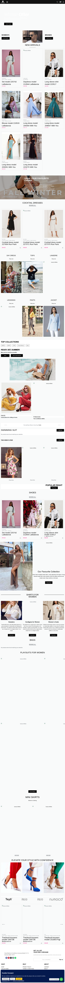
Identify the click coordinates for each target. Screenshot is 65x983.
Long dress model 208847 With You (52, 124)
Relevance (4, 934)
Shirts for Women (48, 79)
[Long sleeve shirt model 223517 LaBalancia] (53, 514)
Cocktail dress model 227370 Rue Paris (52, 243)
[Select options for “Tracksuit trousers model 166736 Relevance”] (41, 943)
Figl (45, 934)
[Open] (7, 2)
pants (32, 300)
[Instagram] (11, 958)
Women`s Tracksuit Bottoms (12, 935)
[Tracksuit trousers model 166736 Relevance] (32, 919)
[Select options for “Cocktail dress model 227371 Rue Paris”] (41, 247)
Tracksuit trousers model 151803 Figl (52, 939)
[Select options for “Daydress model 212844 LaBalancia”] (41, 538)
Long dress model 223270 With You (30, 166)
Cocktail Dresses (5, 240)
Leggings (11, 300)
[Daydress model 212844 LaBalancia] (32, 514)
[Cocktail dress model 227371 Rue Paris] (32, 224)
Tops (32, 255)
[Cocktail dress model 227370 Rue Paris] (53, 224)
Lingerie (53, 255)
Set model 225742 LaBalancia (9, 83)
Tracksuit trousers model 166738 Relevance (9, 939)
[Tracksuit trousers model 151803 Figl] (53, 919)
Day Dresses (25, 79)
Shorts (6, 79)
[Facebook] (6, 958)
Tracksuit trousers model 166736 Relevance (30, 939)
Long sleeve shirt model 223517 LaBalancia (51, 83)
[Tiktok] (13, 958)
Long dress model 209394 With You (30, 124)
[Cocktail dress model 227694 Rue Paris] (11, 224)
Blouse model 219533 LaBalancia (10, 124)
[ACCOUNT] (63, 2)
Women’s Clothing (32, 800)
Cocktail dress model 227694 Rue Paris (10, 243)
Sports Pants (4, 935)
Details (39, 425)
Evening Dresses (5, 162)
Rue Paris (3, 239)
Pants (3, 79)
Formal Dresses (12, 240)
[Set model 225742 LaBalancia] (11, 514)
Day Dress (11, 255)
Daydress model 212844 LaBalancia (31, 83)
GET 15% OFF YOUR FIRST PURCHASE (40, 951)
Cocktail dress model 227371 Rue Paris (31, 243)
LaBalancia (4, 78)
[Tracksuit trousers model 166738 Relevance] (11, 919)
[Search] (57, 2)
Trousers (9, 79)
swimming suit (9, 430)
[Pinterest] (9, 958)
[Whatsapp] (15, 958)
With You (3, 161)
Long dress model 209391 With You (9, 166)
